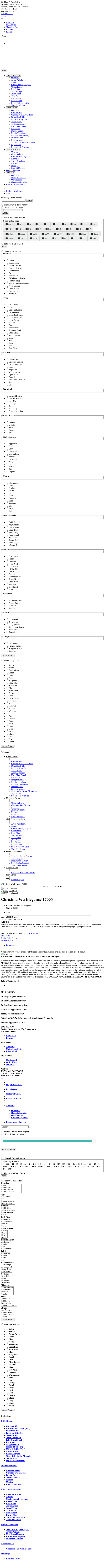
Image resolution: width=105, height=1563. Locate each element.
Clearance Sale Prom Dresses (23, 872)
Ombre (11, 430)
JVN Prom (15, 840)
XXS (35, 238)
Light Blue (13, 683)
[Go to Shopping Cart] (2, 16)
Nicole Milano (17, 787)
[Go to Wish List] (5, 16)
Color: (4, 919)
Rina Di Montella (18, 817)
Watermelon (14, 711)
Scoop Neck (14, 579)
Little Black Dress (16, 315)
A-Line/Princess (15, 601)
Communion (14, 270)
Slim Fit (12, 608)
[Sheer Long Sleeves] (9, 1305)
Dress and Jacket (15, 310)
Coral (11, 721)
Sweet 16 (12, 293)
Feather (12, 456)
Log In (9, 32)
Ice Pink (12, 701)
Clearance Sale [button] (7, 1544)
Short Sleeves (14, 629)
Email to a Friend (8, 940)
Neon (11, 427)
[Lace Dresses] (8, 1203)
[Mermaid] (7, 1292)
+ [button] (7, 854)
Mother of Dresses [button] (9, 1465)
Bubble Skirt (14, 359)
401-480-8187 (7, 13)
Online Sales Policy (9, 938)
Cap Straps (13, 643)
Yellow (12, 665)
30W (10, 238)
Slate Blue (13, 685)
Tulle (11, 511)
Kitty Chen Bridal (18, 775)
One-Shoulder (14, 571)
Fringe (11, 461)
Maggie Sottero (17, 780)
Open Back (13, 375)
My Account (11, 25)
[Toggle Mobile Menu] (2, 1078)
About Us (10, 1047)
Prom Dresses (14, 286)
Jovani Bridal (16, 770)
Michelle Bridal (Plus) (20, 784)
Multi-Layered (14, 372)
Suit (10, 340)
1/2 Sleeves (13, 619)
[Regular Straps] (7, 1312)
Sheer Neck (13, 582)
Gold (11, 729)
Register (9, 29)
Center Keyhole (15, 364)
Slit (10, 385)
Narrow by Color (12, 660)
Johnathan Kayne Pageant (21, 856)
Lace (11, 464)
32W (22, 238)
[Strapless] (7, 1317)
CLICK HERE (32, 933)
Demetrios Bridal (18, 766)
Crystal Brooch (15, 451)
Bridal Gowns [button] (7, 1421)
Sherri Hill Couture (19, 865)
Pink (11, 703)
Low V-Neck (14, 566)
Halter (11, 559)
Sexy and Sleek (15, 330)
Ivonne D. (15, 807)
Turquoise (13, 680)
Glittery (12, 422)
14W (10, 234)
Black (11, 734)
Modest (12, 322)
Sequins (12, 472)
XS (46, 238)
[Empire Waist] (7, 1290)
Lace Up (12, 401)
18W (35, 234)
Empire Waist (14, 603)
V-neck (12, 589)
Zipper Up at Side (16, 411)
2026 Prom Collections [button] (10, 1489)
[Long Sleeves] (9, 1303)
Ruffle (11, 467)
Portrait (12, 574)
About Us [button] (10, 1106)
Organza (12, 498)
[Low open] (8, 1226)
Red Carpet (13, 291)
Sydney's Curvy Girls (20, 847)
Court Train (13, 530)
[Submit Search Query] (30, 1127)
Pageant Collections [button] (9, 1524)
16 (9, 229)
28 (69, 229)
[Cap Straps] (7, 1310)
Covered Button (15, 396)
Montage (14, 814)
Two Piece (13, 348)
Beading (12, 446)
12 (84, 224)
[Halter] (7, 1278)
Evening (12, 273)
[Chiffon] (5, 1256)
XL (83, 238)
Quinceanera (14, 288)
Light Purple (14, 698)
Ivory (11, 724)
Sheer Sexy (13, 333)
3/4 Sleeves (13, 622)
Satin (11, 501)
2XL (94, 238)
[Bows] (7, 1246)
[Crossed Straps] (8, 1222)
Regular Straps (15, 646)
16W (22, 234)
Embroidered (14, 454)
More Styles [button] (6, 1554)
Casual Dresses (15, 265)
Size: (3, 917)
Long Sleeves (14, 624)
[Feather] (5, 1258)
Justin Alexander (18, 773)
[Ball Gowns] (8, 1197)
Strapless (12, 584)
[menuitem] (55, 22)
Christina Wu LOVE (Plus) (22, 764)
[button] (13, 75)
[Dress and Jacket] (8, 1201)
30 (79, 229)
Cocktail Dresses (15, 268)
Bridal (11, 260)
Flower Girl (13, 276)
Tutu (10, 345)
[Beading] (7, 1244)
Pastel (11, 433)
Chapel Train (14, 527)
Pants (11, 325)
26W (83, 234)
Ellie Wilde (15, 833)
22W (59, 234)
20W (47, 234)
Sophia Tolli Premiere (20, 796)
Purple (11, 693)
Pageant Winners (13, 1098)
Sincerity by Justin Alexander (24, 791)
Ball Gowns (13, 305)
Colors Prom (16, 831)
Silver (11, 739)
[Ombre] (4, 1237)
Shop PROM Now (14, 1085)
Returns (9, 1038)
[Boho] (8, 1199)
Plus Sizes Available (17, 380)
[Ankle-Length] (6, 1265)
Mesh (11, 496)
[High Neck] (7, 1280)
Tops (11, 343)
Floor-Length (14, 532)
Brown (11, 731)
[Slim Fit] (7, 1294)
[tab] (55, 776)
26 (59, 229)
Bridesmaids (14, 263)
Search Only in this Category (16, 205)
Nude (11, 726)
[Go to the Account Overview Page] (2, 18)
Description (10, 945)
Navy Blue (13, 691)
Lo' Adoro (15, 777)
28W (95, 234)
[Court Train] (6, 1271)
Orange (12, 719)
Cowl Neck (13, 556)
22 (39, 229)
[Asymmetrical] (6, 1267)
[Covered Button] (8, 1219)
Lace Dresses (14, 312)
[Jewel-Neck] (7, 1283)
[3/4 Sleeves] (9, 1301)
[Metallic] (4, 1233)
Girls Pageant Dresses (17, 278)
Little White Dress (16, 317)
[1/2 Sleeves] (9, 1299)
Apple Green (14, 670)
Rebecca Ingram (17, 789)
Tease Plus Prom (18, 849)
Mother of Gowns (13, 1094)
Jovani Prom (16, 838)
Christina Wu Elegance (21, 805)
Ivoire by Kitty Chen (19, 768)
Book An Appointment (16, 1122)
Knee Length (14, 535)
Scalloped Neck (15, 577)
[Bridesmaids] (11, 1188)
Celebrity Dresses (16, 362)
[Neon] (4, 1235)
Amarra (14, 826)
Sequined (12, 503)
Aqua (11, 678)
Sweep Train (14, 540)
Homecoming (14, 281)
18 (19, 229)
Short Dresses (14, 335)
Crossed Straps (15, 398)
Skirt (11, 338)
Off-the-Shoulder (16, 569)
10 (74, 224)
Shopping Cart (12, 27)
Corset (11, 367)
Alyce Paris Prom (18, 824)
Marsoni (14, 812)
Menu (4, 71)
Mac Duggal (16, 842)
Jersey (11, 491)
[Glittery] (4, 1231)
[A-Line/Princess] (7, 1288)
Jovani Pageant (17, 858)
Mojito (11, 668)
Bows (11, 449)
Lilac (11, 696)
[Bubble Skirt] (9, 1208)
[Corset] (9, 1215)
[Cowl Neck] (7, 1276)
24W (71, 234)
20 (29, 229)
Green (11, 673)
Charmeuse (13, 483)
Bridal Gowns (12, 1089)
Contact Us (11, 1036)
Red (10, 716)
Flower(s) (13, 459)
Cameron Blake (17, 803)
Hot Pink (12, 706)
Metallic (12, 425)
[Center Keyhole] (9, 1212)
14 (94, 224)
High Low (13, 369)
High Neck (13, 561)
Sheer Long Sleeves (17, 627)
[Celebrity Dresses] (9, 1210)
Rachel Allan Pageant (20, 863)
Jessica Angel (16, 835)
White (11, 742)
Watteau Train (14, 545)
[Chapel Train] (6, 1269)
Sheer (11, 406)
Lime (11, 675)
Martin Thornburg (18, 782)
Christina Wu (16, 761)
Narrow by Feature (13, 251)
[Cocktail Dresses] (11, 1192)
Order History (12, 1062)
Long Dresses (14, 320)
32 (89, 229)
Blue (11, 688)
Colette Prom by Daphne (21, 828)
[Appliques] (7, 1242)
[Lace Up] (8, 1224)
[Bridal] (11, 1185)
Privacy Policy (12, 1051)
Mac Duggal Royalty (19, 861)
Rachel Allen (16, 844)
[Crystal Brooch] (7, 1249)
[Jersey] (5, 1260)
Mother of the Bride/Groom (20, 283)
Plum (11, 713)
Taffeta (11, 508)
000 (10, 224)
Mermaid (12, 606)
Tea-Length (13, 543)
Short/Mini (13, 537)
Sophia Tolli (16, 793)
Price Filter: (10, 207)
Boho (11, 307)
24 (49, 229)
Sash (11, 469)
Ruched (12, 382)
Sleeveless (13, 632)
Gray (11, 736)
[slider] (94, 1141)
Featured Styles (17, 880)
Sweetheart (13, 587)
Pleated (12, 377)
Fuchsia (12, 708)
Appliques (13, 444)
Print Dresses (14, 328)
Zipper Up (13, 409)
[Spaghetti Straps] (7, 1315)
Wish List (10, 22)
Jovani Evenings (18, 810)
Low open (13, 403)
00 (20, 224)
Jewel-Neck (13, 564)
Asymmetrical (14, 525)
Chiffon (12, 485)
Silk (10, 506)
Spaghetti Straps (15, 648)
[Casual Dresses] (11, 1190)
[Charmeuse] (5, 1253)
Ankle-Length (14, 522)
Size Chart (5, 936)
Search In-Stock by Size (15, 217)
